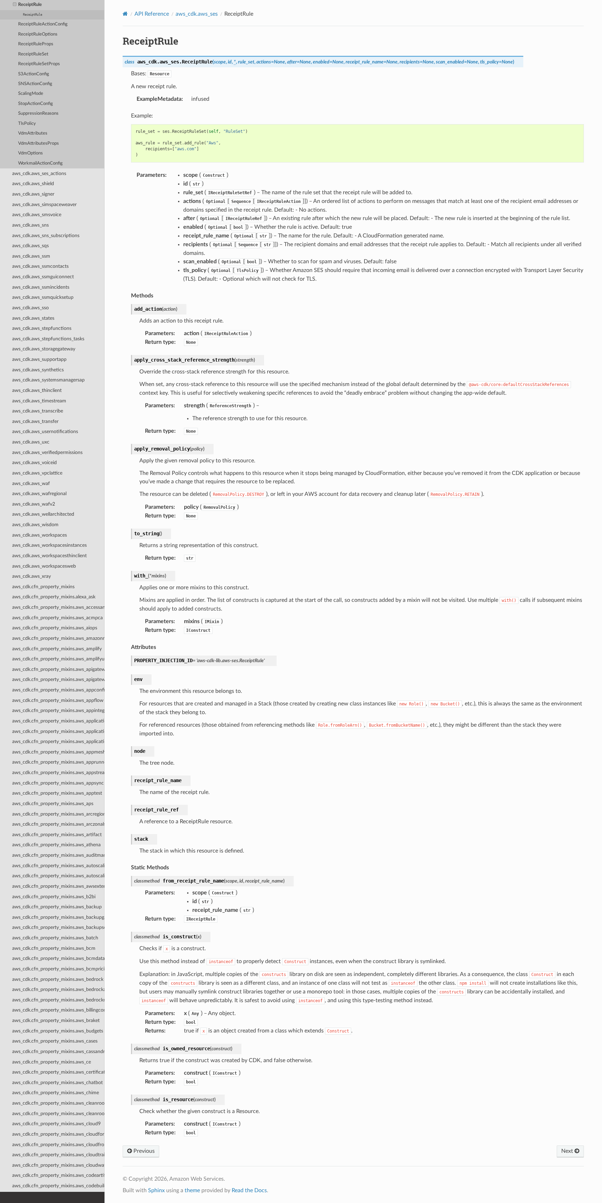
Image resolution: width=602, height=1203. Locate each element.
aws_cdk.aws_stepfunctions (41, 328)
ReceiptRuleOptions (37, 34)
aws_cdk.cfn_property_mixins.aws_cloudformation (58, 1134)
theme (192, 1190)
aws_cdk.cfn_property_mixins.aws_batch (55, 937)
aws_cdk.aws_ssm (31, 256)
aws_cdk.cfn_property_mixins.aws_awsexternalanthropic (58, 886)
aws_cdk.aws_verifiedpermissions (47, 452)
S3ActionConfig (33, 74)
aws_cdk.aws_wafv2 (33, 504)
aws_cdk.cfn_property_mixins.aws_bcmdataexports (58, 958)
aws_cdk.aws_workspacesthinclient (49, 555)
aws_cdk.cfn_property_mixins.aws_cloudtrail (58, 1154)
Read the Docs (249, 1190)
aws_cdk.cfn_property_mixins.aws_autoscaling (58, 865)
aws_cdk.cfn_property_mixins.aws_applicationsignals (58, 741)
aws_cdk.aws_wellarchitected (43, 514)
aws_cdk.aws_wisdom (35, 524)
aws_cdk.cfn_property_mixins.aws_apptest (57, 793)
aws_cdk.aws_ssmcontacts (40, 266)
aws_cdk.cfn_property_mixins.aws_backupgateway (58, 917)
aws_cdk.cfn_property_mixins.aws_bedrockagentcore (58, 989)
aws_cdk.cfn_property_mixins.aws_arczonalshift (58, 824)
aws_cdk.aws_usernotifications (45, 431)
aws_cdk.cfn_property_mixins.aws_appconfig (58, 690)
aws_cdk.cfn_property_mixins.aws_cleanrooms (58, 1103)
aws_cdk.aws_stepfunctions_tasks (48, 338)
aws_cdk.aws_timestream (39, 400)
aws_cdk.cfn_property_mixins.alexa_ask (53, 596)
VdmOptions (30, 153)
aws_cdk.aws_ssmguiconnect (43, 276)
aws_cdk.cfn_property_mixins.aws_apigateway (58, 669)
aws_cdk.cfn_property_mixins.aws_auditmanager (58, 855)
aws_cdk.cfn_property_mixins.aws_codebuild (58, 1185)
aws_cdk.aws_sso (30, 307)
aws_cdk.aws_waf (31, 483)
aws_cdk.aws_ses (197, 14)
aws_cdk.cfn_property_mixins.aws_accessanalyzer (58, 607)
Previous (143, 1151)
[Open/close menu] (14, 5)
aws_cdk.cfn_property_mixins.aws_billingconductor (58, 1010)
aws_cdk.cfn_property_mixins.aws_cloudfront (58, 1144)
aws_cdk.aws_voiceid (34, 462)
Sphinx (156, 1190)
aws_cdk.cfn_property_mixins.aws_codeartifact (58, 1175)
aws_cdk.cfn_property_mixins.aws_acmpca (57, 617)
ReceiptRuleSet (33, 54)
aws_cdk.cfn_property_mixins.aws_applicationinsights (58, 731)
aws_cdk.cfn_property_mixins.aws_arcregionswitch (58, 814)
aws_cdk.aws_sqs (30, 245)
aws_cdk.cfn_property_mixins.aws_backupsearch (58, 927)
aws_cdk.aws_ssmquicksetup (43, 297)
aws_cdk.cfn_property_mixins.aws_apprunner (58, 762)
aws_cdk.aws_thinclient (37, 390)
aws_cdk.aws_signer (33, 194)
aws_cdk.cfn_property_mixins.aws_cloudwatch (58, 1165)
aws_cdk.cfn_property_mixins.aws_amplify (57, 648)
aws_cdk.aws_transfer (35, 421)
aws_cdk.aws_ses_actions (39, 173)
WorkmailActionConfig (40, 163)
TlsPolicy (27, 123)
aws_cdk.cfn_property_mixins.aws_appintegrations (58, 710)
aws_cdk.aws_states (33, 318)
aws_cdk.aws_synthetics (38, 369)
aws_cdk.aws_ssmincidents (40, 287)
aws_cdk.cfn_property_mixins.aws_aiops (54, 627)
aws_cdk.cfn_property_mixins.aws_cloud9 (56, 1123)
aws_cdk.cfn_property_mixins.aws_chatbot (57, 1082)
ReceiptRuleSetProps (39, 64)
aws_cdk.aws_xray (31, 576)
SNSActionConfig (35, 84)
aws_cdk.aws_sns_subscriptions (45, 235)
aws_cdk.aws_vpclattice (37, 473)
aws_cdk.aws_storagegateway (43, 348)
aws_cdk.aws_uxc (30, 442)
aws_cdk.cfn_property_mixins (43, 586)
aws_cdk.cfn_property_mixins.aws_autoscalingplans (58, 875)
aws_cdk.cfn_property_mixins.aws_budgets (57, 1031)
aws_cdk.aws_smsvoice (36, 214)
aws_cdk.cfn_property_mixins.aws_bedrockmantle (58, 999)
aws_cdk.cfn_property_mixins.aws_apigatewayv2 (58, 679)
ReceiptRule (30, 4)
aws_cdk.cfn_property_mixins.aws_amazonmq (58, 638)
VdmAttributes (32, 133)
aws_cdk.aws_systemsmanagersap (48, 380)
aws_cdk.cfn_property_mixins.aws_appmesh (58, 752)
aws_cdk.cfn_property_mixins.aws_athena (56, 844)
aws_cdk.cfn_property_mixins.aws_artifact (57, 834)
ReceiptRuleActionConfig (43, 24)
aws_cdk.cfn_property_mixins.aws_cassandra (58, 1051)
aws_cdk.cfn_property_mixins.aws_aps (52, 803)
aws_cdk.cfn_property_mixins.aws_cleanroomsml (58, 1113)
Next (567, 1151)
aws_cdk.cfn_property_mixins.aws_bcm (53, 948)
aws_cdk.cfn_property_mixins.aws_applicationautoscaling (58, 721)
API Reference (151, 14)
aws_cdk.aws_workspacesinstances (49, 545)
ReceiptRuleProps (35, 44)
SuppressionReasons (38, 113)
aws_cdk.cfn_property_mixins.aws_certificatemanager (58, 1072)
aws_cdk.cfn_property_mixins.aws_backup (57, 906)
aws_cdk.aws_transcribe (37, 411)
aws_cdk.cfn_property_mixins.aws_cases (55, 1041)
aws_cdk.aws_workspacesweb (44, 566)
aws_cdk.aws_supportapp (39, 359)
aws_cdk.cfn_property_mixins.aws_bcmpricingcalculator (58, 968)
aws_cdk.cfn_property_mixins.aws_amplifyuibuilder (58, 658)
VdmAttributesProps (38, 143)
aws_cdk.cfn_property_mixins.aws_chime (55, 1092)
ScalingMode (30, 93)
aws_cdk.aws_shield (33, 183)
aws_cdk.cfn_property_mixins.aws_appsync (58, 783)
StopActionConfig (35, 103)
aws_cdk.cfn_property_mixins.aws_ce (51, 1062)
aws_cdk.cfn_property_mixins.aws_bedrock (57, 979)
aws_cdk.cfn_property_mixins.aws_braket (56, 1020)
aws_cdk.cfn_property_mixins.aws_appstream (58, 772)
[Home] (125, 14)
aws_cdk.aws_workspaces (39, 535)
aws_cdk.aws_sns (30, 225)
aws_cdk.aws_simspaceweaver (44, 204)
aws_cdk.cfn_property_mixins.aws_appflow (57, 700)
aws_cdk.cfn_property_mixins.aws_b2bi (53, 896)
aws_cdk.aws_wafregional (39, 493)
